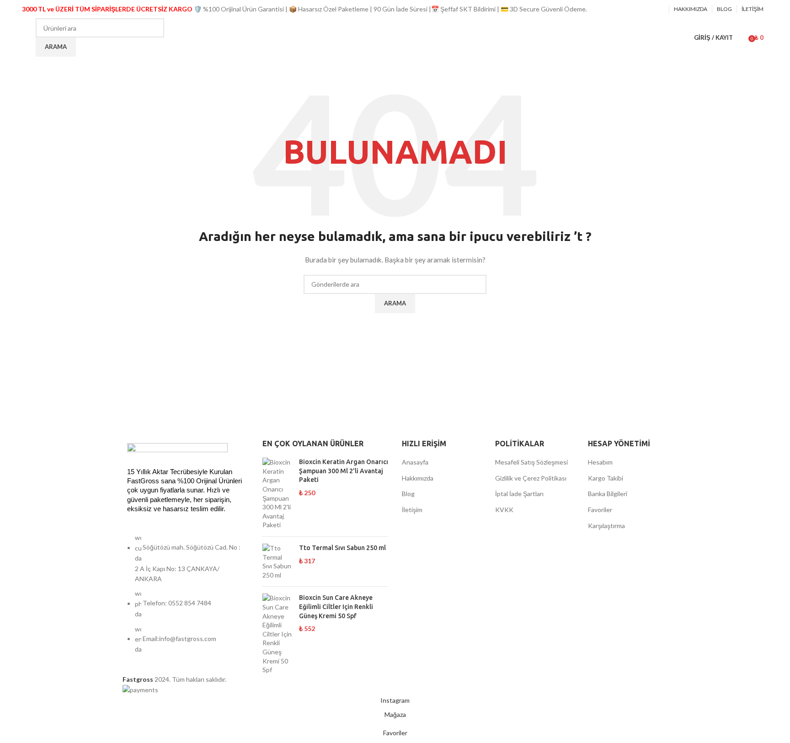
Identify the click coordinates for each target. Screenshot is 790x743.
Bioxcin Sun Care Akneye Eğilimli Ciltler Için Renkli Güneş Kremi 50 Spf (336, 606)
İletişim (412, 509)
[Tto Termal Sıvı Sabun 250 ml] (277, 561)
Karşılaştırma (606, 525)
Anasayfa (415, 462)
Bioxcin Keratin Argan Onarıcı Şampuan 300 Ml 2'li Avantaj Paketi (343, 470)
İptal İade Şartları (519, 493)
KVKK (504, 509)
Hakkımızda (417, 478)
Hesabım (600, 462)
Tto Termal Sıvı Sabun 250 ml (342, 547)
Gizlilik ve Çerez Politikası (530, 478)
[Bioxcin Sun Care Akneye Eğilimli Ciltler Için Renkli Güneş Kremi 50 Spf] (277, 633)
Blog (408, 493)
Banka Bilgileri (607, 493)
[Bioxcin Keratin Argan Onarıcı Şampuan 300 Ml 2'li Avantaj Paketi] (277, 493)
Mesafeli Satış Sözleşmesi (531, 462)
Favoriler (600, 509)
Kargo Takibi (605, 478)
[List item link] (185, 598)
